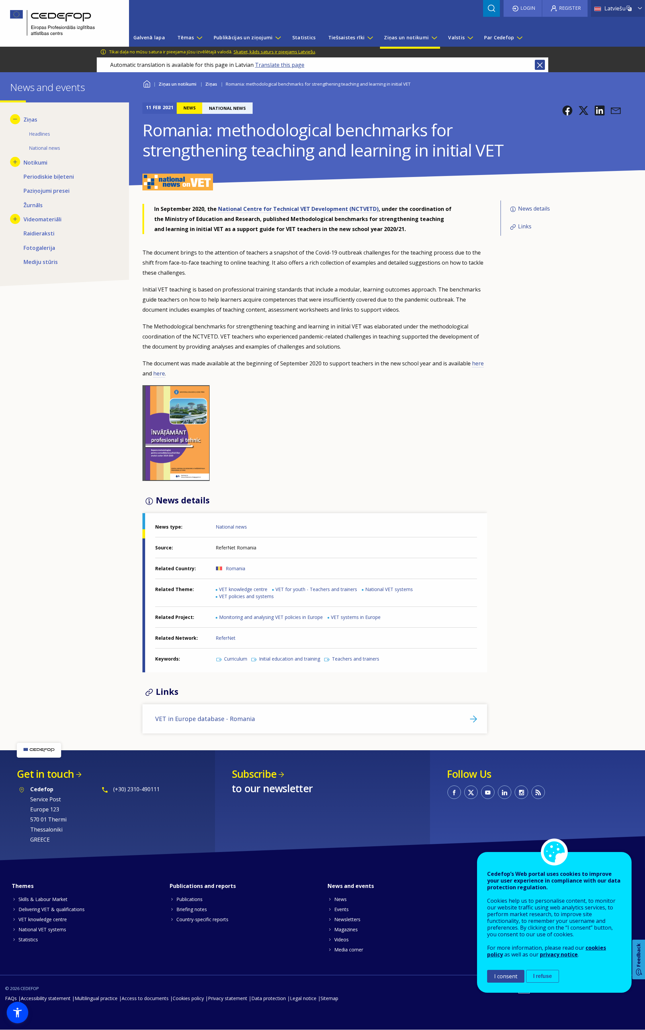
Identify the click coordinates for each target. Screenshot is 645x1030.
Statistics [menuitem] (304, 37)
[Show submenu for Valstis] (470, 38)
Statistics (28, 939)
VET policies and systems (246, 596)
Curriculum (235, 659)
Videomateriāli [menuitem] (42, 219)
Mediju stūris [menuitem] (41, 262)
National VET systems (389, 589)
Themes (23, 886)
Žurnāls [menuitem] (33, 205)
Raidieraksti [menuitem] (39, 233)
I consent (505, 976)
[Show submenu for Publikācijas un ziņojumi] (278, 38)
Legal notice (303, 998)
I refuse (542, 976)
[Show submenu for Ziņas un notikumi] (434, 38)
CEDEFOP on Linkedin (504, 792)
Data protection (268, 998)
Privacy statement (227, 998)
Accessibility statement (46, 998)
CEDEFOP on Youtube (487, 792)
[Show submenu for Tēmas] (199, 38)
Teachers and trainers (355, 659)
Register (570, 8)
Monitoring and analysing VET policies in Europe (271, 617)
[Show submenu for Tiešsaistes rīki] (370, 38)
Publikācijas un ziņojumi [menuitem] (243, 37)
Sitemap (329, 998)
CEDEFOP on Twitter (471, 792)
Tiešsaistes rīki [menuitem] (346, 37)
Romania (235, 568)
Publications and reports (203, 886)
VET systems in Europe (356, 617)
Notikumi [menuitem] (35, 162)
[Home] (59, 23)
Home (146, 83)
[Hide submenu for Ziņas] (15, 119)
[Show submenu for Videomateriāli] (15, 219)
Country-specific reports (202, 919)
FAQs (11, 998)
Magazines (346, 929)
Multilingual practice (96, 998)
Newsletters (347, 919)
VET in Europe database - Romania (205, 719)
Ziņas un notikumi (178, 84)
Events (341, 909)
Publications (189, 899)
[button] (567, 110)
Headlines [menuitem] (39, 134)
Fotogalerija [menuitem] (39, 248)
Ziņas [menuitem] (30, 119)
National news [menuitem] (44, 148)
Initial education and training (289, 659)
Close (540, 65)
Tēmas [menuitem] (185, 37)
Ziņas (211, 84)
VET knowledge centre (243, 589)
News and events (351, 886)
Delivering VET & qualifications (51, 909)
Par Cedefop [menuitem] (499, 37)
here (478, 363)
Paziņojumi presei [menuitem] (47, 190)
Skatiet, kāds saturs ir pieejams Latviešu (274, 52)
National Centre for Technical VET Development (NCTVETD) (298, 209)
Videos (341, 939)
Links (524, 226)
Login (527, 8)
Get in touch (45, 774)
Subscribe (254, 774)
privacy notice (559, 954)
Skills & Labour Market (43, 899)
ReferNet (225, 638)
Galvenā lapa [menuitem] (149, 37)
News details (534, 209)
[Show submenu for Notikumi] (15, 162)
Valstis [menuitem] (456, 37)
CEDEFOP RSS (538, 792)
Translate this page (279, 65)
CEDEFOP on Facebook (454, 792)
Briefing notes (191, 909)
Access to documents (145, 998)
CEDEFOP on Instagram (521, 792)
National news (231, 527)
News (340, 899)
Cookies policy (188, 998)
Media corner (348, 949)
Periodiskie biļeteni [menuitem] (49, 176)
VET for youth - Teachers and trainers (316, 589)
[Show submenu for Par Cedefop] (519, 38)
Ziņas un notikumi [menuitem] (406, 37)
